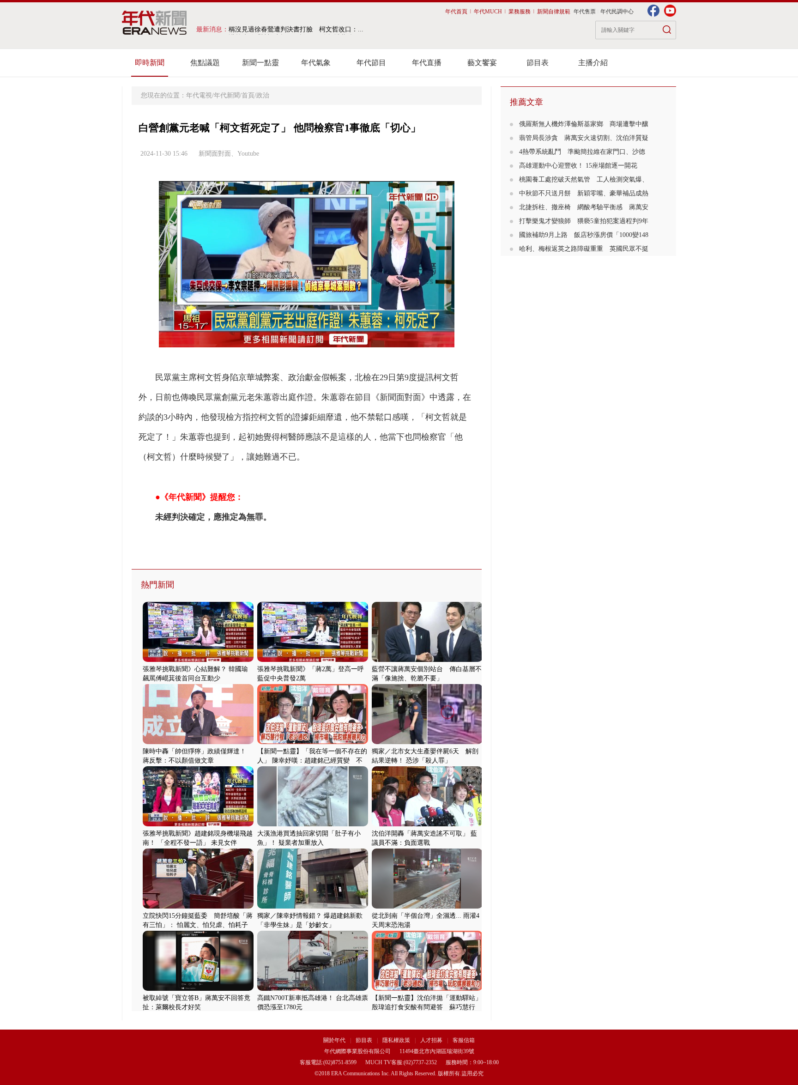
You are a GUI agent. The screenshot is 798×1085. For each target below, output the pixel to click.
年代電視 (199, 95)
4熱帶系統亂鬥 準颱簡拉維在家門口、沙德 (582, 151)
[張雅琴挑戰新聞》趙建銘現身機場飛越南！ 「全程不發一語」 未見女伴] (198, 824)
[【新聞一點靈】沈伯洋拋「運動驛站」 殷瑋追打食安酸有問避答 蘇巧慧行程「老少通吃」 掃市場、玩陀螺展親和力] (427, 988)
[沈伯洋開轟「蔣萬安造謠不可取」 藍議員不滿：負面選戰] (427, 824)
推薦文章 (526, 102)
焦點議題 (205, 63)
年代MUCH (488, 11)
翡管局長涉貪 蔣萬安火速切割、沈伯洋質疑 (583, 137)
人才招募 (431, 1040)
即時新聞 (149, 63)
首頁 (248, 95)
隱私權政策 (396, 1040)
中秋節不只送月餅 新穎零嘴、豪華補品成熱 (583, 193)
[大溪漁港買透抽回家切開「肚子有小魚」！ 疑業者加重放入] (312, 824)
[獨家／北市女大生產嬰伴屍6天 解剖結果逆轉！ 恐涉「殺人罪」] (427, 742)
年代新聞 (227, 95)
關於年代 (334, 1040)
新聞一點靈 (260, 63)
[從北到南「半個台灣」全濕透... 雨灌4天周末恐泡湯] (427, 906)
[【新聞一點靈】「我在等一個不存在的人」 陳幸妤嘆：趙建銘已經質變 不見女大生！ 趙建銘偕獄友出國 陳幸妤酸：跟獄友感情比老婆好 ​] (312, 742)
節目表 (537, 63)
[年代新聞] (154, 23)
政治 (262, 95)
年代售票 (585, 11)
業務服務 (519, 11)
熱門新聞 (157, 584)
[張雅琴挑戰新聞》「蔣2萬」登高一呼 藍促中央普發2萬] (312, 659)
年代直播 (426, 63)
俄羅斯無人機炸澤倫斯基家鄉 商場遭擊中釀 (583, 124)
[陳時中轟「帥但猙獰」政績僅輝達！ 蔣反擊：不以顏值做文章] (198, 742)
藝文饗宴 (482, 63)
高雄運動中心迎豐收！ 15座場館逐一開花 (581, 165)
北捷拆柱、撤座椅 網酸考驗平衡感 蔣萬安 (583, 207)
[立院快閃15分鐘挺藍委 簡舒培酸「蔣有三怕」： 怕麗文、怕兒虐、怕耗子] (198, 906)
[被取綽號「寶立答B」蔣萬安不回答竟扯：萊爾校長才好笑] (198, 988)
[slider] (306, 340)
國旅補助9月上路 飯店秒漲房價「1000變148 (583, 234)
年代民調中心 (617, 11)
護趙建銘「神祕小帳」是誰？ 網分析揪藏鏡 (291, 29)
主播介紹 (593, 63)
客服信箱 (464, 1040)
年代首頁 (456, 11)
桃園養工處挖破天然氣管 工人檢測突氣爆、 (583, 179)
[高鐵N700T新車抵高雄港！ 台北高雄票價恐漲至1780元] (312, 988)
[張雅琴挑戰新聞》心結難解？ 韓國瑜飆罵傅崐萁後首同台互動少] (198, 659)
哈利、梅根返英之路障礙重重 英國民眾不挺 (583, 248)
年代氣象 (316, 63)
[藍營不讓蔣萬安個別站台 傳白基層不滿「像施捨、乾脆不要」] (427, 659)
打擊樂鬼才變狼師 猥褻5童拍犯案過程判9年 (583, 221)
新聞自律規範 (553, 11)
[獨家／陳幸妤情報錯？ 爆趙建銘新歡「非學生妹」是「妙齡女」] (312, 906)
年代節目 (371, 63)
